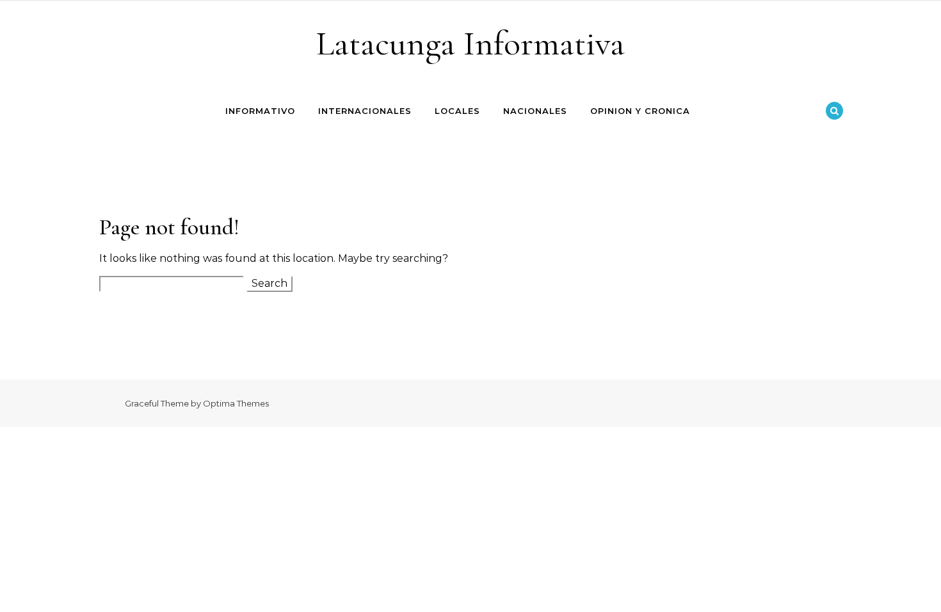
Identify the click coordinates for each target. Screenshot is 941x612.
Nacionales (535, 111)
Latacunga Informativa (470, 43)
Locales (457, 111)
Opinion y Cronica (640, 111)
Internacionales (365, 111)
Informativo (260, 111)
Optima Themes (236, 403)
